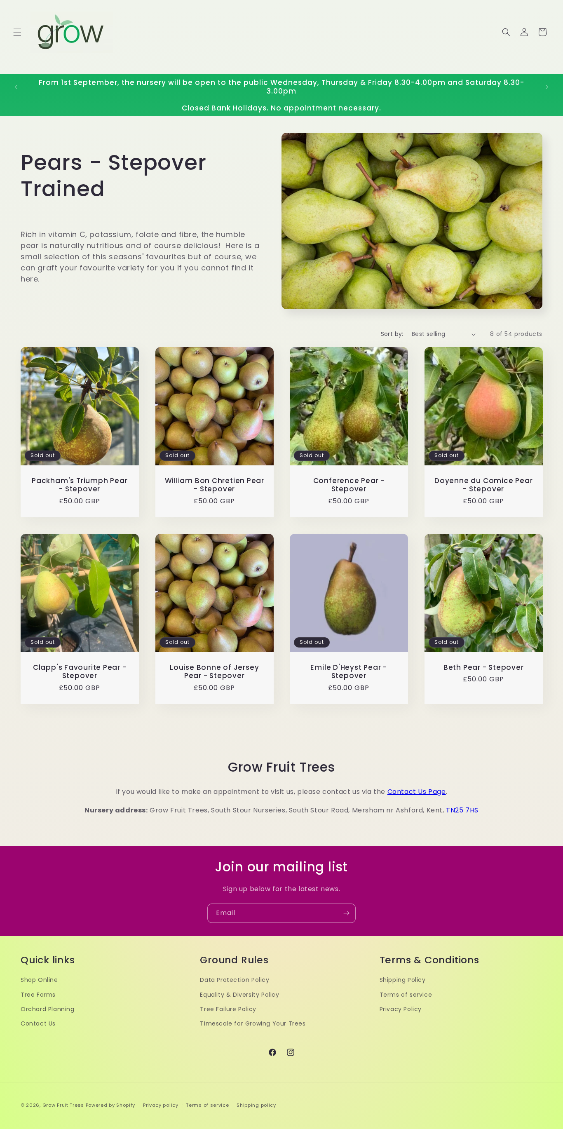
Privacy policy (160, 1105)
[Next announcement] (547, 87)
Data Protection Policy (234, 980)
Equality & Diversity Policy (239, 995)
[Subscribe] (346, 913)
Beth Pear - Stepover (483, 667)
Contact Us (38, 1023)
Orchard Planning (48, 1009)
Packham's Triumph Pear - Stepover (79, 485)
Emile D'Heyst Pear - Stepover (348, 672)
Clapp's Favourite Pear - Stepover (80, 672)
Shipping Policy (403, 980)
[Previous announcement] (16, 87)
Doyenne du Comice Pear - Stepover (483, 485)
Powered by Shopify (111, 1105)
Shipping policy (256, 1105)
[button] (17, 32)
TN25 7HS (462, 810)
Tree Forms (38, 995)
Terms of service (406, 995)
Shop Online (39, 980)
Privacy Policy (401, 1009)
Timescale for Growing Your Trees (252, 1023)
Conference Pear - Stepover (349, 485)
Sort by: (392, 334)
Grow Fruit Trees (63, 1105)
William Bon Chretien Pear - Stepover (214, 485)
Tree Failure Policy (228, 1009)
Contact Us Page (416, 791)
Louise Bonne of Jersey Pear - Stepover (214, 672)
